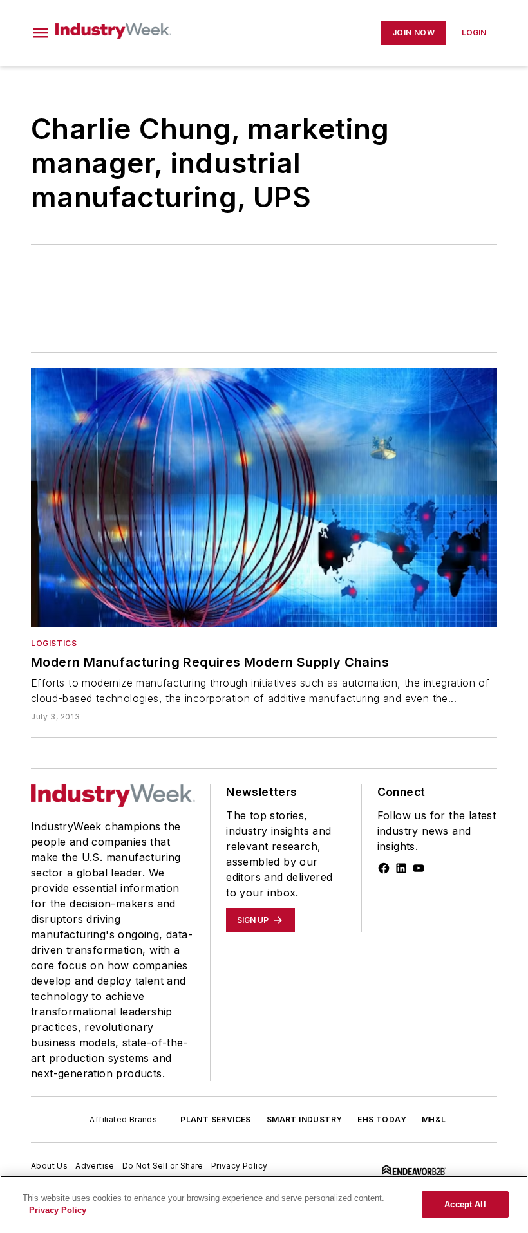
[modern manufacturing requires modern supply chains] (264, 497)
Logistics (54, 643)
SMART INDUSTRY (305, 1119)
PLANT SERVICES (215, 1119)
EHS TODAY (381, 1119)
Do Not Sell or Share (162, 1166)
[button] (40, 32)
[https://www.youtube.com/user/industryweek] (418, 868)
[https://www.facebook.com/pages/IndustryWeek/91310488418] (383, 868)
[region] (264, 1204)
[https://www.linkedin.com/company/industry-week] (401, 868)
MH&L (434, 1119)
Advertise (95, 1166)
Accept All (465, 1204)
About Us (49, 1166)
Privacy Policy (239, 1166)
